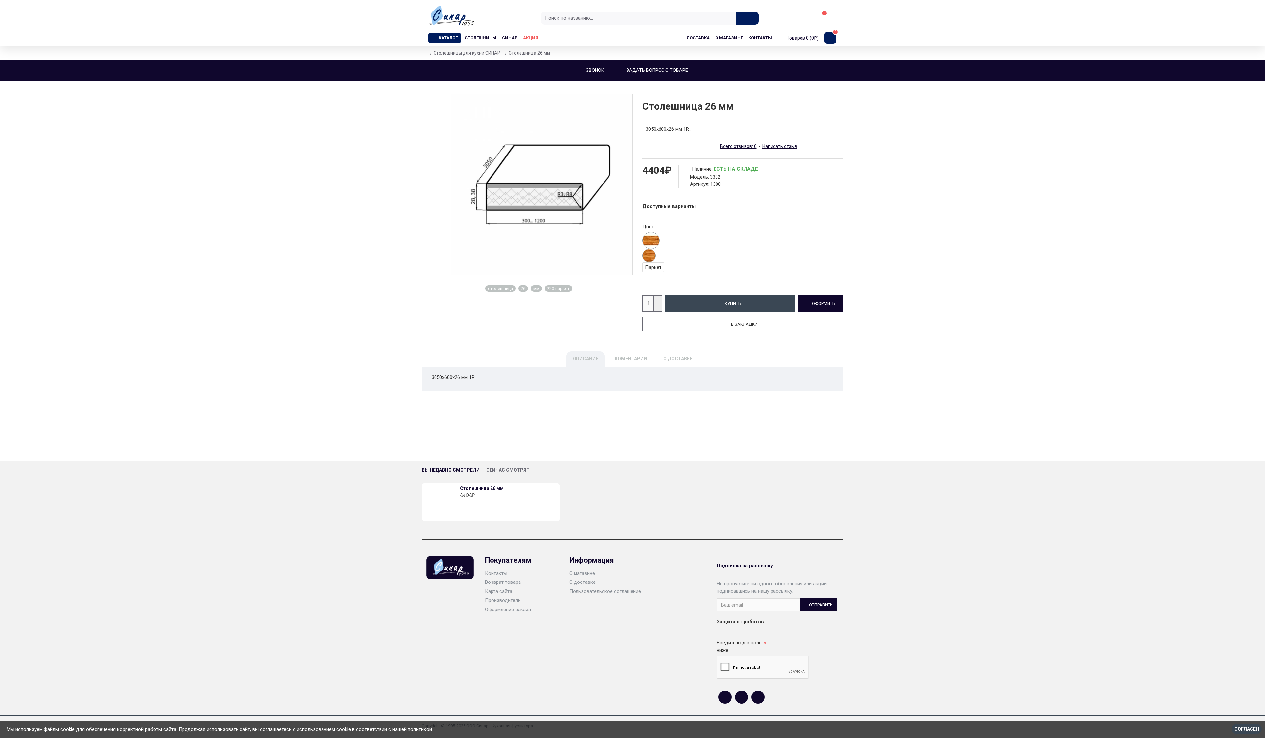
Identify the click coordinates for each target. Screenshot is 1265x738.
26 (523, 288)
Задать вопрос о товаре (657, 70)
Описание (585, 358)
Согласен (1246, 729)
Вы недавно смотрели (451, 470)
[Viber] (758, 697)
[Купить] (461, 502)
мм (536, 288)
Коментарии (631, 358)
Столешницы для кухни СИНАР (467, 53)
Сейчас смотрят (508, 470)
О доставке (677, 358)
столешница (500, 288)
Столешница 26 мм (482, 488)
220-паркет (558, 288)
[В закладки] (468, 502)
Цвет (648, 227)
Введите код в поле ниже (739, 646)
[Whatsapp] (741, 697)
